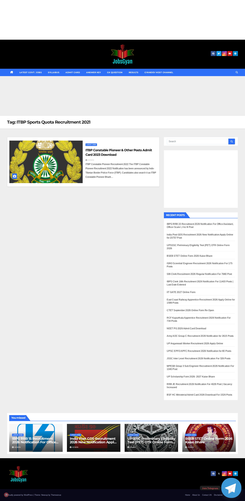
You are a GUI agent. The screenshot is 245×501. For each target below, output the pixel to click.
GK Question (114, 72)
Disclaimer (218, 495)
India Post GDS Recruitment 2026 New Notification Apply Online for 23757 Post (93, 442)
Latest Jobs (91, 144)
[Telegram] (231, 487)
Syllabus (53, 72)
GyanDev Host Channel (158, 72)
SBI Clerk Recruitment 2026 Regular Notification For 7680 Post (199, 274)
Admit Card (73, 72)
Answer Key (93, 72)
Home (187, 495)
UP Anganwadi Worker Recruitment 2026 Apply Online (195, 343)
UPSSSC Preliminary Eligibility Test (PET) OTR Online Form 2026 (151, 442)
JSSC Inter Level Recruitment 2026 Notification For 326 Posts (198, 358)
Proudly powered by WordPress (20, 495)
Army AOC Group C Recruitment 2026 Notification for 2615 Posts (200, 336)
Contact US (207, 495)
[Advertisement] (85, 20)
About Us (196, 495)
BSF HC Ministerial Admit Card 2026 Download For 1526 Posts (199, 395)
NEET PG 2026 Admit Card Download (186, 328)
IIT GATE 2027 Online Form (181, 292)
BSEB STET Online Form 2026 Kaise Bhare (189, 256)
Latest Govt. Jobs (30, 72)
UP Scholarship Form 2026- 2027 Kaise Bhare (191, 376)
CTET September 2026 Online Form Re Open (190, 310)
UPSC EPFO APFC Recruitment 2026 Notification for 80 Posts (199, 351)
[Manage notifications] (6, 494)
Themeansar (56, 495)
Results (133, 72)
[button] (237, 72)
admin (91, 160)
